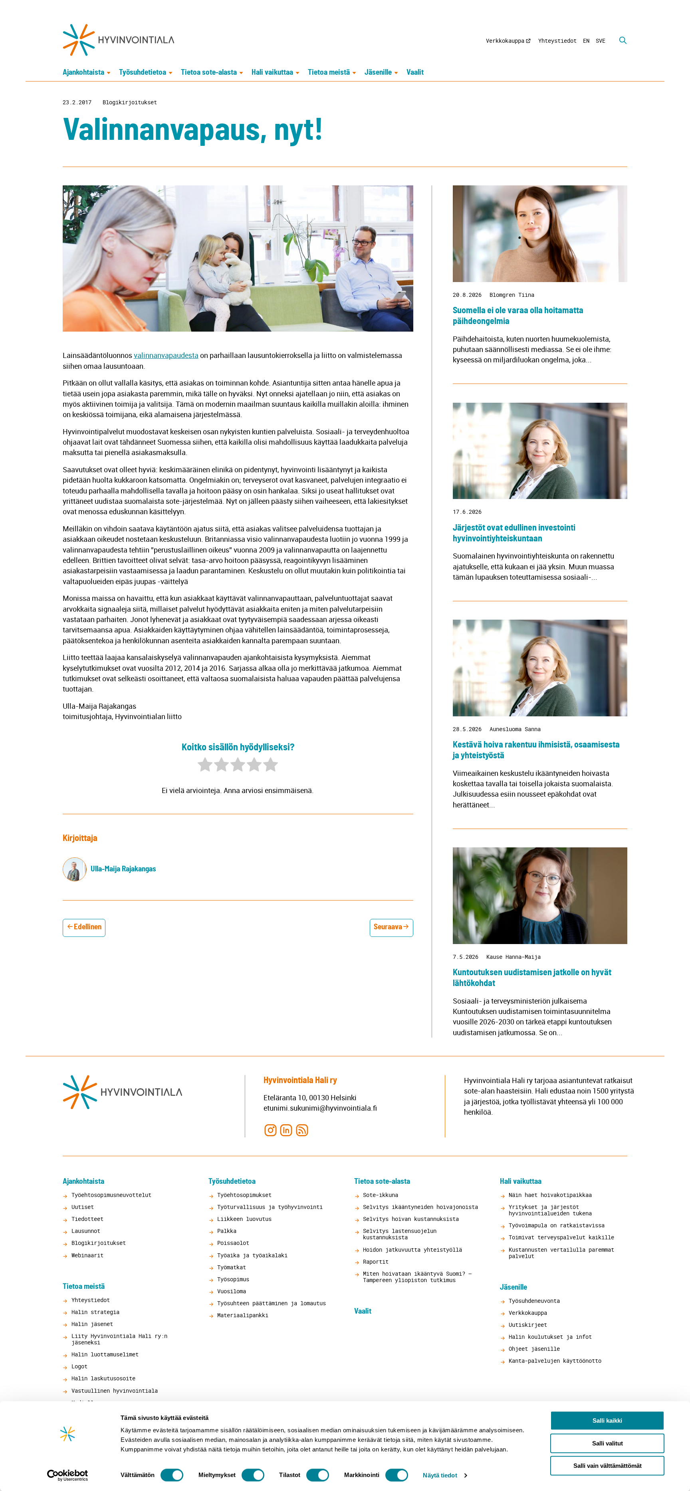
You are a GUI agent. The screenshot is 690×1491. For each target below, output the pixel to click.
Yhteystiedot (557, 40)
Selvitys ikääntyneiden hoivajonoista (420, 1207)
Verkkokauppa (505, 40)
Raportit (376, 1261)
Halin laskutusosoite (103, 1378)
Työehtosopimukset (244, 1195)
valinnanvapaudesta (166, 355)
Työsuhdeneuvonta (534, 1300)
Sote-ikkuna (380, 1195)
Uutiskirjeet (528, 1324)
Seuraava (388, 927)
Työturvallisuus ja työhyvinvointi (270, 1207)
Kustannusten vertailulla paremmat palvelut (561, 1253)
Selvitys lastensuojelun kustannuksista (399, 1234)
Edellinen (87, 927)
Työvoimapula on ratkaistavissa (557, 1225)
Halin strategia (95, 1312)
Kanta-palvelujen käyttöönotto (555, 1360)
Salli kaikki (607, 1420)
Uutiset (82, 1207)
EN (586, 40)
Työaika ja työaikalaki (252, 1255)
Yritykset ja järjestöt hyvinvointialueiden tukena (550, 1210)
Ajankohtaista (83, 72)
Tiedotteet (87, 1219)
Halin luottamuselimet (105, 1354)
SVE (600, 40)
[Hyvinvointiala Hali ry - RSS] (302, 1129)
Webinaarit (87, 1255)
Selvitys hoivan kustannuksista (411, 1219)
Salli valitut (607, 1443)
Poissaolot (233, 1242)
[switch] (253, 1475)
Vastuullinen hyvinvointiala (114, 1390)
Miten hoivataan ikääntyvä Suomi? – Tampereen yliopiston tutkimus (417, 1277)
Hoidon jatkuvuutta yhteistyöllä (412, 1249)
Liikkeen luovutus (244, 1219)
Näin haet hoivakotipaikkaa (550, 1195)
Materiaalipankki (242, 1315)
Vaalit (415, 72)
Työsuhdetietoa (142, 72)
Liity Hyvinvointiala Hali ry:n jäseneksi (119, 1339)
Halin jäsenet (92, 1324)
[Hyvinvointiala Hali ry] (118, 40)
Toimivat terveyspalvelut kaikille (561, 1237)
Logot (79, 1366)
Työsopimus (233, 1279)
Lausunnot (85, 1231)
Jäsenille (378, 72)
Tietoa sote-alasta (209, 72)
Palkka (226, 1231)
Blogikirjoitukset (130, 102)
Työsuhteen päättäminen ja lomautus (271, 1303)
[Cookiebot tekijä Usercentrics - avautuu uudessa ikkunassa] (68, 1475)
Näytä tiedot (440, 1475)
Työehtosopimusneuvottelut (111, 1195)
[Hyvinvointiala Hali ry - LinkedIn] (286, 1129)
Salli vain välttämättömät (607, 1465)
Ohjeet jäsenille (534, 1348)
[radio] (205, 765)
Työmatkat (231, 1267)
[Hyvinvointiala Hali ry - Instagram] (271, 1129)
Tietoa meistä (329, 72)
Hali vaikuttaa (272, 72)
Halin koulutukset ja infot (550, 1336)
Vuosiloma (231, 1291)
